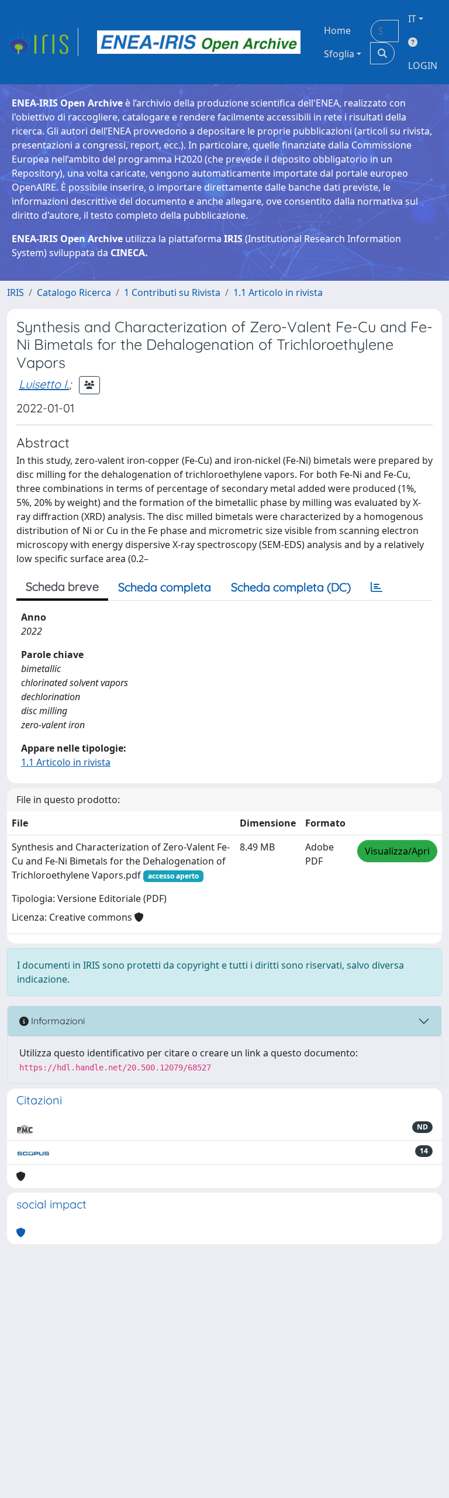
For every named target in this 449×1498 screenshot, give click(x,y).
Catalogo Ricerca (74, 292)
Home (337, 30)
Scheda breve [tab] (62, 586)
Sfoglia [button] (339, 53)
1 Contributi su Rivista (172, 292)
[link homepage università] (199, 42)
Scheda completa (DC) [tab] (291, 587)
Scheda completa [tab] (164, 587)
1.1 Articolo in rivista (278, 292)
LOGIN (422, 65)
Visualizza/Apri (397, 851)
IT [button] (412, 18)
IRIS (15, 292)
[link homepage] (42, 42)
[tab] (376, 587)
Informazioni (57, 1021)
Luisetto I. (44, 384)
